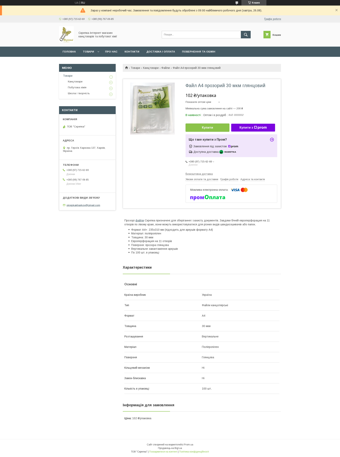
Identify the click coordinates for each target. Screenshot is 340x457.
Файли (165, 67)
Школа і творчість (79, 93)
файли (139, 220)
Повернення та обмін (198, 51)
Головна (69, 51)
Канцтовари (151, 67)
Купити (207, 127)
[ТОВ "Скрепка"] (66, 41)
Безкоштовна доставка (199, 173)
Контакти (132, 51)
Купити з (246, 127)
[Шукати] (246, 34)
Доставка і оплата (160, 51)
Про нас (111, 51)
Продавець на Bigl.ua (170, 448)
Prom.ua (188, 444)
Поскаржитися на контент (163, 451)
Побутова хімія (77, 87)
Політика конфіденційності (194, 451)
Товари (88, 51)
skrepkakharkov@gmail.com (83, 205)
